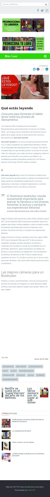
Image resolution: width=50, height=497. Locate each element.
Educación (21, 375)
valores (31, 375)
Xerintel (31, 490)
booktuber (40, 375)
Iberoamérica (8, 366)
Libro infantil (21, 366)
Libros (5, 371)
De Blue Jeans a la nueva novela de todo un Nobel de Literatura (28, 420)
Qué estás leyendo (26, 371)
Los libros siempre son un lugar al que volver (32, 395)
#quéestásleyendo (10, 379)
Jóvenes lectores (35, 366)
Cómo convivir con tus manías (23, 442)
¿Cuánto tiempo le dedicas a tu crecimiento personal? (28, 455)
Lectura (13, 371)
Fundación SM (8, 375)
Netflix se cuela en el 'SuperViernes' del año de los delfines (15, 393)
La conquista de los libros (21, 431)
